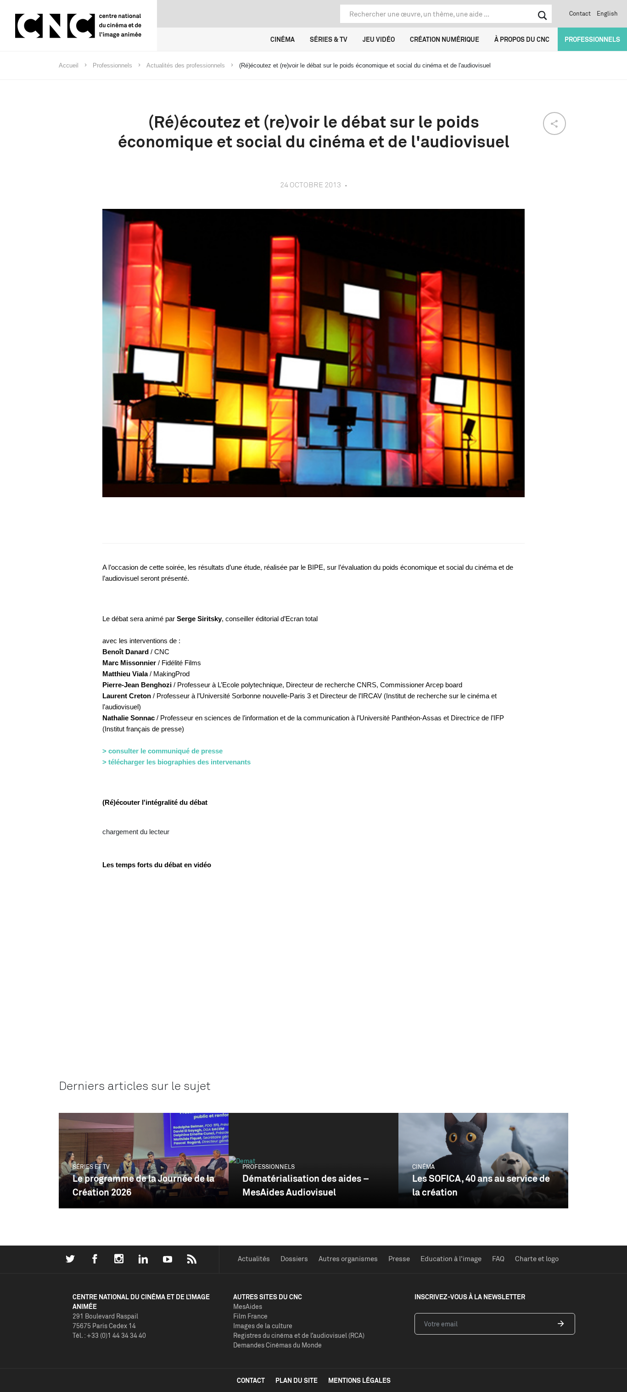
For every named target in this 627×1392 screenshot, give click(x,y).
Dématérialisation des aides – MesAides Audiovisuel (305, 1185)
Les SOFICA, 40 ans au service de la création (481, 1185)
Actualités (254, 1258)
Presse (399, 1258)
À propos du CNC (521, 39)
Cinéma (282, 39)
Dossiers (294, 1258)
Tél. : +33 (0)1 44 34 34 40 (109, 1335)
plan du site (296, 1380)
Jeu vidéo (379, 39)
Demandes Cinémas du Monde (277, 1345)
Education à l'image (450, 1258)
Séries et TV (91, 1166)
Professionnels (592, 39)
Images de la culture (262, 1326)
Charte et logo (537, 1258)
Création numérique (444, 39)
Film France (250, 1316)
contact (251, 1380)
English (607, 13)
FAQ (498, 1258)
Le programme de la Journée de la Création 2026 (143, 1185)
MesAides (247, 1306)
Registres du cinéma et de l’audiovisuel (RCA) (298, 1335)
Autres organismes (348, 1258)
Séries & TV (328, 39)
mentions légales (359, 1380)
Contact (580, 13)
